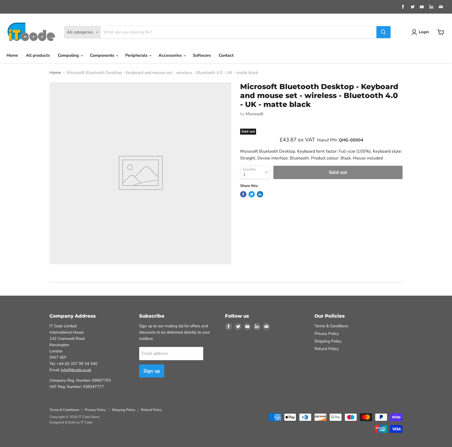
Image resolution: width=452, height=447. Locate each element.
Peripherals (137, 55)
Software (202, 55)
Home (12, 55)
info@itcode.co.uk (76, 369)
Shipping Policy (328, 341)
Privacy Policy (326, 333)
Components (102, 55)
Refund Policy (326, 348)
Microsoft (254, 114)
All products (38, 55)
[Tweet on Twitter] (251, 194)
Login (424, 32)
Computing (69, 55)
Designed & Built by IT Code (71, 422)
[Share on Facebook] (243, 194)
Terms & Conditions (331, 326)
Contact (226, 55)
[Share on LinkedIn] (260, 194)
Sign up (151, 371)
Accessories (171, 55)
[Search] (383, 32)
